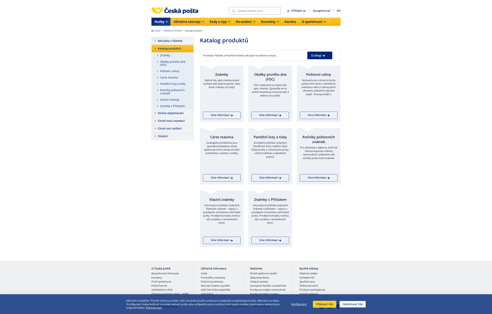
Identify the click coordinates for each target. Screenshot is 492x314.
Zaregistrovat (322, 10)
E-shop (316, 55)
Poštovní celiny (169, 71)
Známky (165, 55)
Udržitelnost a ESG (161, 289)
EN (339, 10)
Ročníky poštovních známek (172, 91)
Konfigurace (299, 304)
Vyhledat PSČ (307, 277)
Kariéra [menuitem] (290, 22)
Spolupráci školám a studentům (268, 285)
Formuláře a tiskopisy (213, 277)
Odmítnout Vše (353, 304)
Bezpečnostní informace (165, 273)
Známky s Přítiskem (172, 106)
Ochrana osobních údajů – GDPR (170, 294)
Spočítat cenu (307, 281)
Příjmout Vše (324, 304)
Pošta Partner (159, 285)
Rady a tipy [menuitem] (218, 22)
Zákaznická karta (259, 277)
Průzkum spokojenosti (312, 289)
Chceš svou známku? (171, 121)
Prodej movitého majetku (264, 294)
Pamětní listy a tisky (172, 84)
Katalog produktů (169, 48)
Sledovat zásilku (308, 273)
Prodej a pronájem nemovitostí (268, 289)
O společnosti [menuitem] (312, 22)
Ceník (204, 273)
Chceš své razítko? (170, 128)
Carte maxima (169, 77)
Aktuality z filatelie (170, 41)
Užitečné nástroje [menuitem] (187, 22)
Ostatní (163, 136)
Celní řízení (207, 294)
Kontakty (156, 277)
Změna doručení (308, 285)
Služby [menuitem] (159, 22)
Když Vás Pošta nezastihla (215, 289)
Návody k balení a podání (215, 285)
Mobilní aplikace (308, 294)
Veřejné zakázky (259, 281)
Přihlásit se (299, 10)
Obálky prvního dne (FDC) (172, 63)
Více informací (154, 307)
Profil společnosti (161, 281)
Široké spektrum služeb (263, 273)
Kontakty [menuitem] (268, 22)
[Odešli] (233, 11)
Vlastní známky (169, 99)
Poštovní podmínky (212, 281)
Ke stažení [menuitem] (244, 22)
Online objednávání (171, 113)
